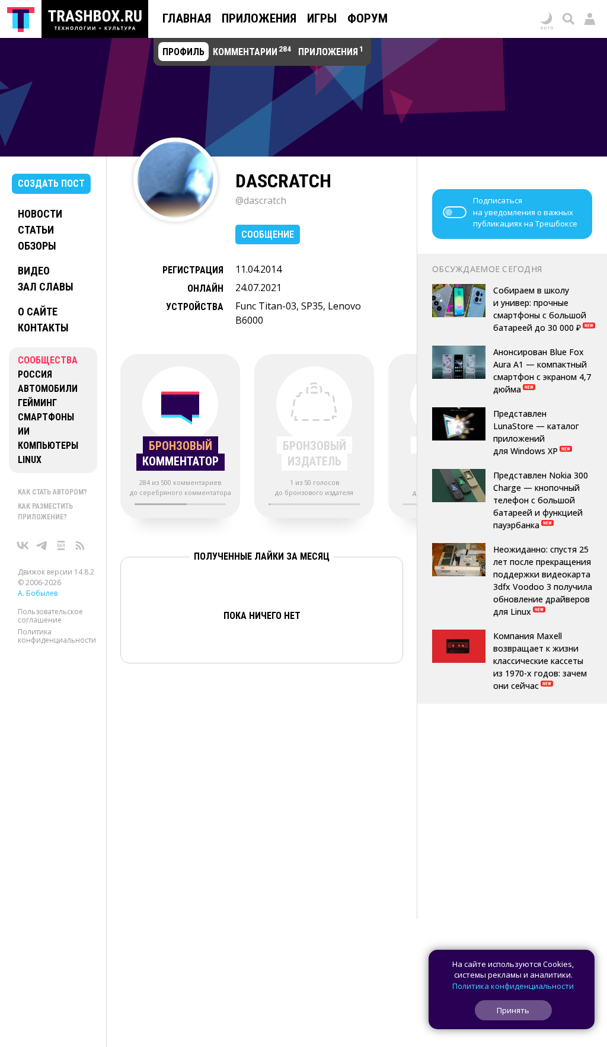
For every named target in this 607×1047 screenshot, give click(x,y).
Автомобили (48, 388)
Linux (29, 459)
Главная (186, 18)
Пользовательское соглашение (50, 616)
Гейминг (37, 402)
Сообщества (48, 360)
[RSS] (80, 545)
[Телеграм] (42, 545)
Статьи (36, 230)
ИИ (24, 431)
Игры (322, 18)
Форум (367, 18)
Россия (35, 374)
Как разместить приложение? (45, 511)
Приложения (259, 18)
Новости (40, 214)
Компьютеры (48, 445)
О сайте (37, 311)
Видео (34, 270)
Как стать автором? (52, 492)
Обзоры (37, 246)
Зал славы (46, 286)
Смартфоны (46, 417)
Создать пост (51, 183)
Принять (513, 1010)
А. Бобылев (37, 593)
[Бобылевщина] (61, 545)
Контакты (43, 327)
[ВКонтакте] (23, 545)
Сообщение (267, 234)
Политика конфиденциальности (57, 636)
